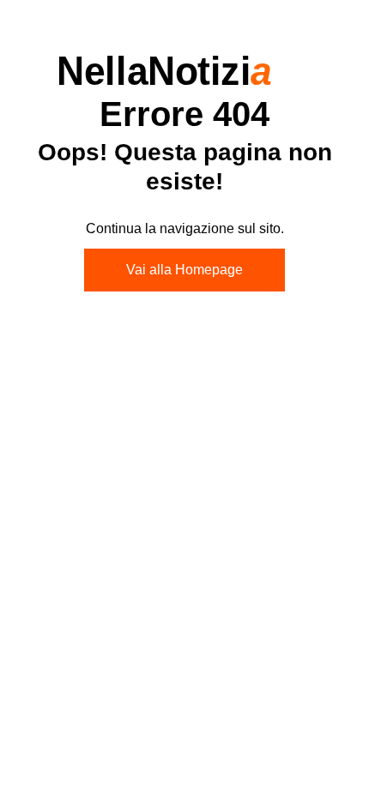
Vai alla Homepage (184, 269)
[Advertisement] (184, 511)
